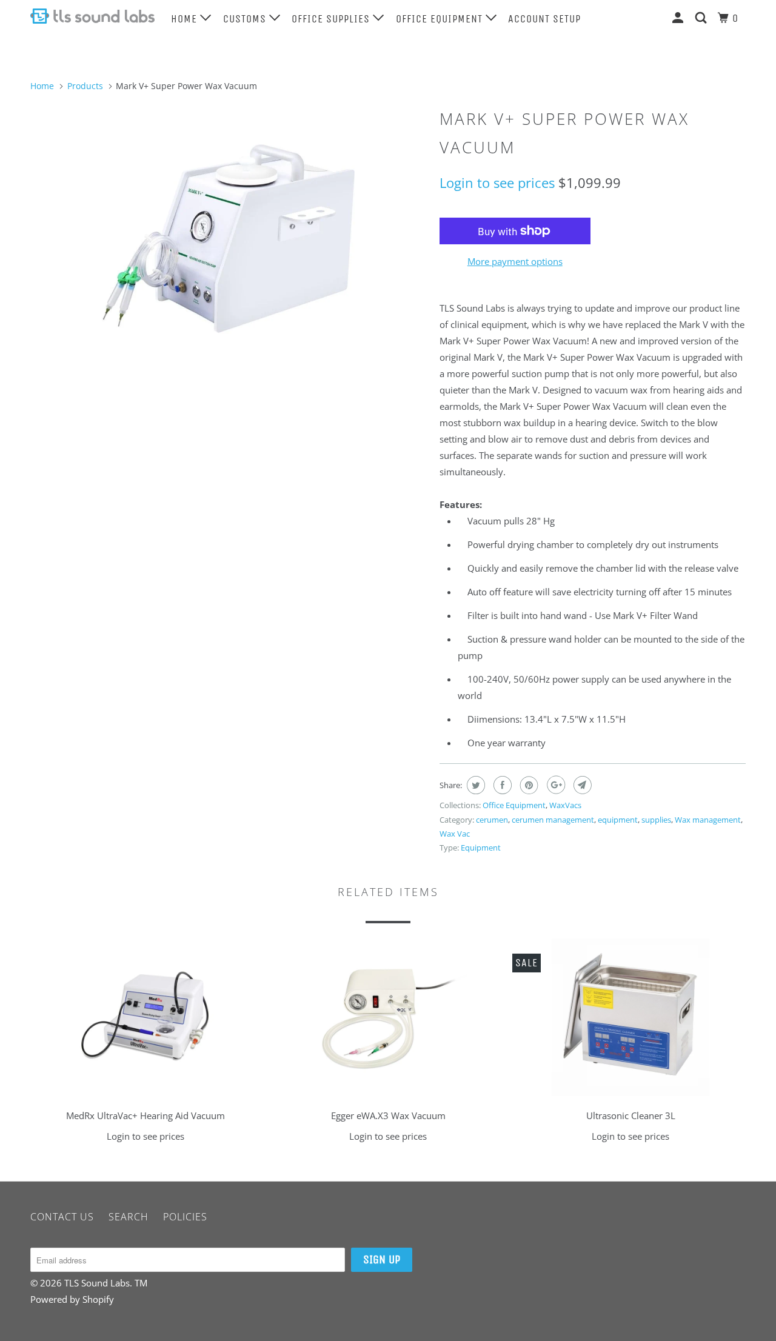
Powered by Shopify (72, 1299)
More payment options (515, 261)
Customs (246, 18)
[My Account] (679, 17)
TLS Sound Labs (97, 1283)
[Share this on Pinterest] (527, 785)
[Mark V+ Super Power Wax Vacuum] (228, 239)
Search (129, 1216)
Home (185, 18)
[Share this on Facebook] (501, 785)
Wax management (708, 819)
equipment (618, 819)
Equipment (481, 847)
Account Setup (544, 18)
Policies (185, 1216)
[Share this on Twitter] (474, 785)
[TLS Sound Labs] (92, 16)
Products (85, 86)
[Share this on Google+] (554, 785)
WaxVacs (565, 805)
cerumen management (553, 819)
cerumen (492, 819)
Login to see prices (497, 182)
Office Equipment (441, 18)
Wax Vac (455, 833)
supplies (656, 819)
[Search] (702, 17)
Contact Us (62, 1216)
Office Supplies (332, 18)
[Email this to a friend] (581, 785)
